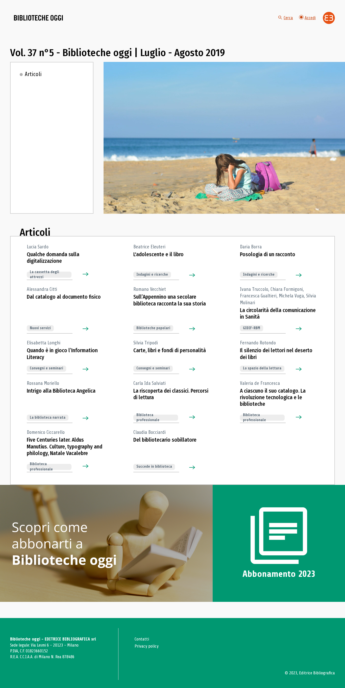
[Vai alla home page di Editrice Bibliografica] (329, 18)
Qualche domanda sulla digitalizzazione (53, 257)
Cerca (288, 17)
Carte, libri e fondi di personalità (169, 350)
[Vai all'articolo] (88, 274)
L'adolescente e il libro (158, 254)
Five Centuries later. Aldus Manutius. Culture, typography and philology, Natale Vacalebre (64, 447)
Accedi (310, 17)
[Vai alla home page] (38, 18)
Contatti (142, 639)
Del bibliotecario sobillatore (164, 440)
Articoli (33, 74)
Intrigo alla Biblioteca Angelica (61, 391)
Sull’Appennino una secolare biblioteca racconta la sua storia (169, 300)
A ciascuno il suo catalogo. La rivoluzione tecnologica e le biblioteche (273, 398)
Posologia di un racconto (267, 254)
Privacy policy (147, 646)
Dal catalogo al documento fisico (64, 297)
